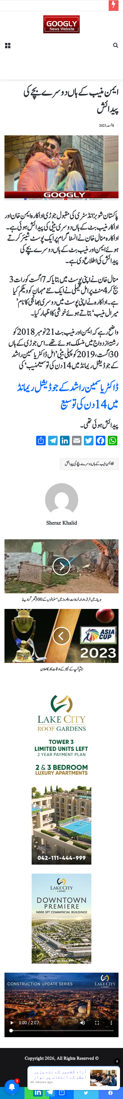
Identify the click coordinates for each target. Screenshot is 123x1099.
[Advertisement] (61, 54)
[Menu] (7, 47)
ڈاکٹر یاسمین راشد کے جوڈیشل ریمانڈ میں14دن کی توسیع (68, 396)
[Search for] (116, 47)
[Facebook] (111, 1093)
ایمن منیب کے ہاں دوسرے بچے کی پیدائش (88, 464)
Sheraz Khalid (61, 523)
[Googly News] (61, 24)
